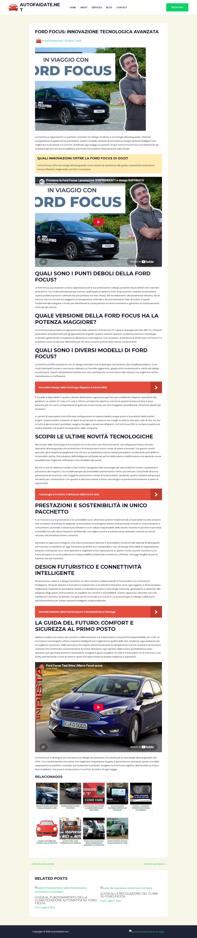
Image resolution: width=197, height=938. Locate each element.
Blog (109, 7)
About (84, 7)
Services (97, 7)
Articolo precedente (42, 864)
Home (73, 7)
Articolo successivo (155, 864)
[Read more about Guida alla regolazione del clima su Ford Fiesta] (131, 888)
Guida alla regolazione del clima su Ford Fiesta (129, 895)
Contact (121, 7)
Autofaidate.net (40, 7)
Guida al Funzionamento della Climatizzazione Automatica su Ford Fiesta (66, 900)
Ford (37, 907)
